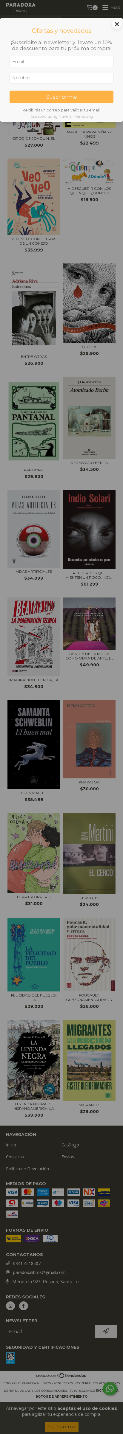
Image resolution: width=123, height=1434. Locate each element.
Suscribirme (61, 97)
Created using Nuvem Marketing (61, 116)
